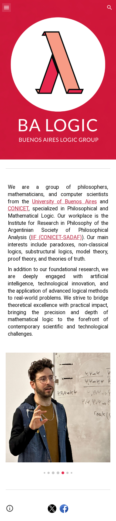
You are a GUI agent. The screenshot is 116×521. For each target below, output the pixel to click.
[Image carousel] (58, 413)
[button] (6, 7)
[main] (58, 261)
